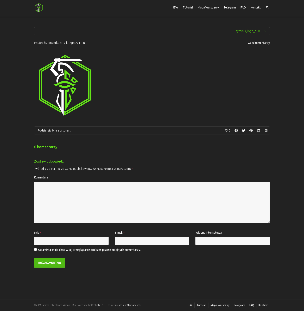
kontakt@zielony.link (130, 305)
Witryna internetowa (208, 232)
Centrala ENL (98, 305)
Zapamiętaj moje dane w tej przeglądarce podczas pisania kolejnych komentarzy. (89, 249)
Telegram (230, 7)
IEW (175, 7)
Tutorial (188, 7)
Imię (36, 232)
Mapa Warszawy (208, 7)
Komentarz (41, 177)
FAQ (243, 7)
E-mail (119, 232)
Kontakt (256, 7)
